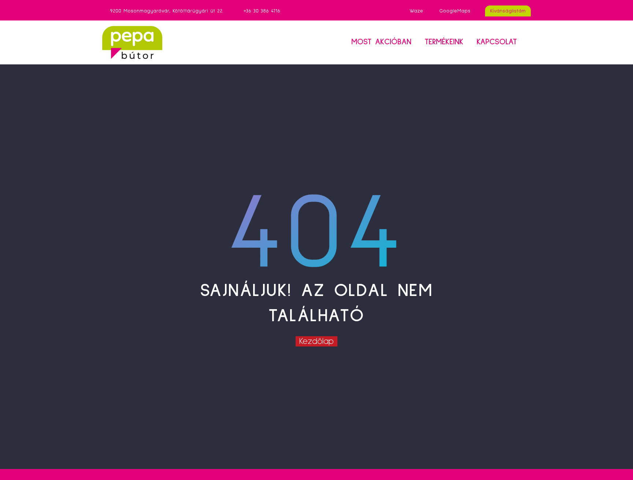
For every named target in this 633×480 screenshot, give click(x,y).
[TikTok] (320, 11)
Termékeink (444, 42)
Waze (416, 11)
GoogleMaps (454, 11)
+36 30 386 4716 (262, 11)
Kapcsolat (497, 42)
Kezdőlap (316, 341)
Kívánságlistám (508, 11)
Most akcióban (381, 42)
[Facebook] (309, 11)
